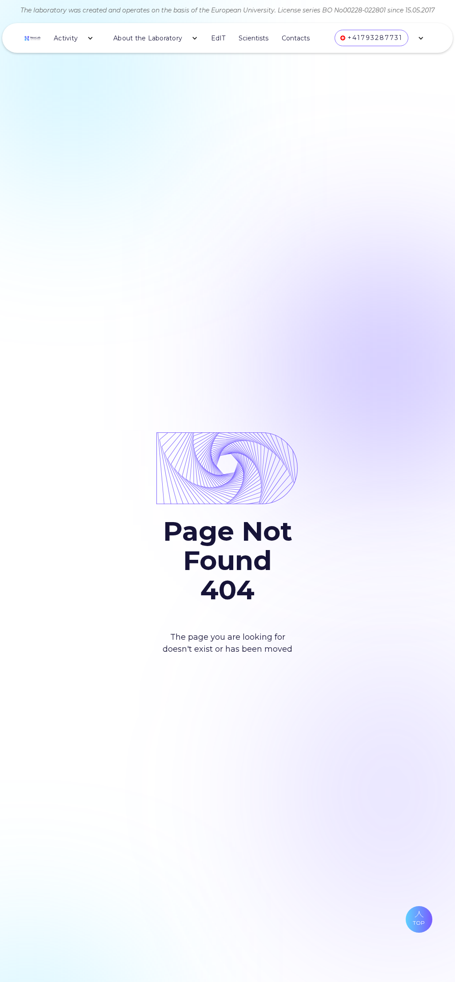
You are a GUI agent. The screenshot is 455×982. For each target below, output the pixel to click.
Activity (66, 38)
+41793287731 (375, 38)
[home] (32, 38)
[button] (70, 38)
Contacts (296, 38)
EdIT (218, 38)
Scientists (253, 38)
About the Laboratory (147, 38)
